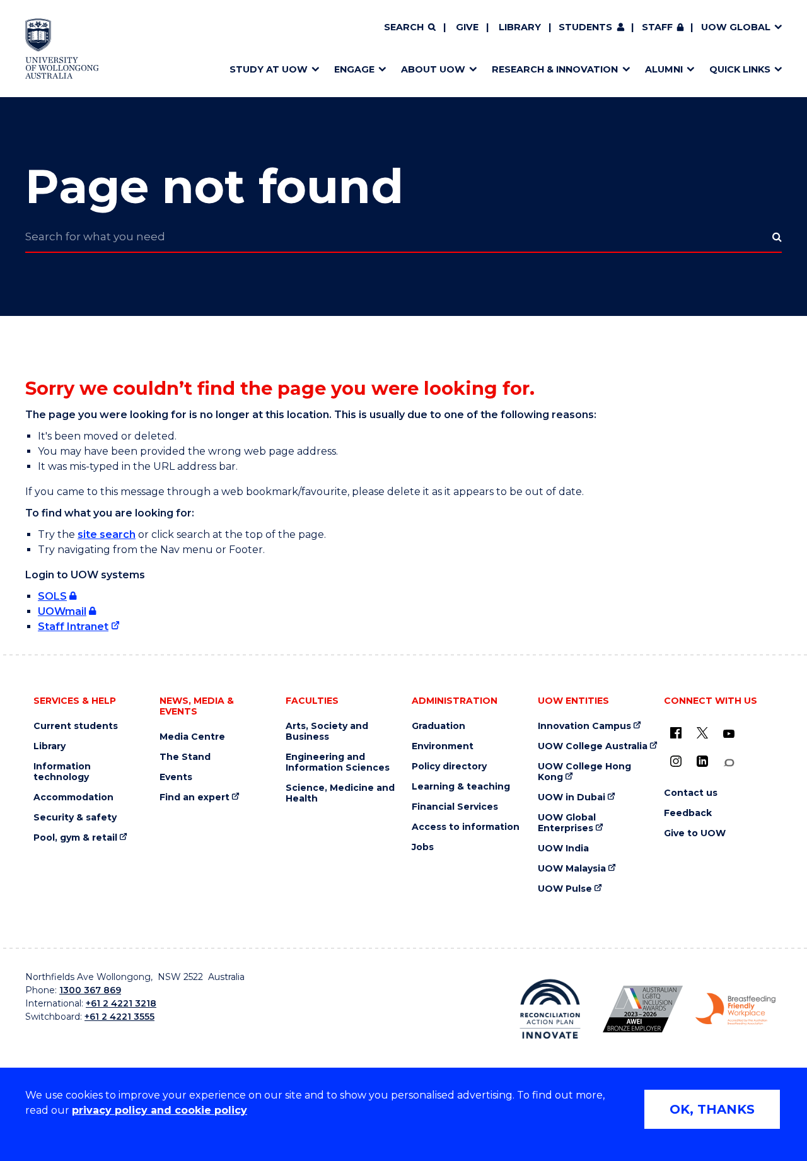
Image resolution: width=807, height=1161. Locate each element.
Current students (75, 726)
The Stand (185, 757)
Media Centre (192, 737)
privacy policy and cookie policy (159, 1110)
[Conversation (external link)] (729, 762)
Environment (442, 746)
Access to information (466, 827)
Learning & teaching (461, 786)
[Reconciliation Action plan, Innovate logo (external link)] (550, 1009)
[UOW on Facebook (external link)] (676, 733)
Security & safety (75, 817)
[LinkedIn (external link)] (702, 761)
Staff (657, 27)
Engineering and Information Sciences (338, 762)
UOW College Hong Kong (584, 772)
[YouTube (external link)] (729, 734)
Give (467, 27)
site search (107, 534)
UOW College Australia (592, 746)
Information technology (62, 772)
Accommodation (73, 797)
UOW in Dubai (571, 797)
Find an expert (194, 797)
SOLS (52, 596)
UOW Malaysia (572, 868)
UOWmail (62, 611)
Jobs (423, 847)
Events (176, 777)
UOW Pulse (565, 889)
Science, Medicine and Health (340, 793)
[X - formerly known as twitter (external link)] (702, 733)
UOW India (563, 848)
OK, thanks (712, 1109)
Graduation (438, 726)
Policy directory (449, 766)
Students (585, 27)
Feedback (688, 813)
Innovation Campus (584, 726)
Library (520, 27)
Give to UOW (695, 833)
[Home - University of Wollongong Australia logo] (62, 48)
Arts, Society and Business (327, 731)
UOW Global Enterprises (567, 823)
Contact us (690, 793)
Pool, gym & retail (75, 837)
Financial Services (455, 807)
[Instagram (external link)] (676, 761)
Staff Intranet (73, 627)
